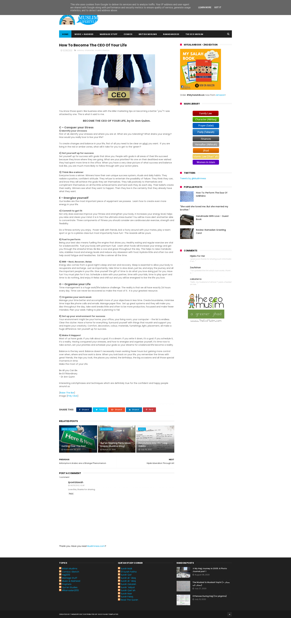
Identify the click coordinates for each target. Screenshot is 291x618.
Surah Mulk (126, 568)
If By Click (72, 395)
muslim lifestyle (102, 50)
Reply (71, 494)
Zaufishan (195, 267)
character (89, 50)
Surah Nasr (126, 593)
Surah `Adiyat (128, 587)
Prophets (66, 584)
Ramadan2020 (171, 34)
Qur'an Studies (69, 587)
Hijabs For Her (197, 256)
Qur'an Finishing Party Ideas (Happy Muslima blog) (115, 445)
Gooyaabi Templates (108, 614)
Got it (217, 7)
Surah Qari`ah (128, 590)
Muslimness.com (96, 546)
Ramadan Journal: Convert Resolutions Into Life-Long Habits (154, 443)
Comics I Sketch (70, 571)
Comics (128, 34)
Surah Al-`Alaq (128, 577)
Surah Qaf (126, 574)
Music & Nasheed (71, 580)
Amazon (220, 95)
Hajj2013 (66, 574)
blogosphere (106, 429)
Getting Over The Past (73, 446)
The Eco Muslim (194, 34)
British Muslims (148, 34)
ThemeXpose (76, 614)
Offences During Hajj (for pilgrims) (209, 596)
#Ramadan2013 (70, 590)
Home (65, 34)
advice (80, 50)
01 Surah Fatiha (129, 571)
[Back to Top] (229, 614)
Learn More (204, 7)
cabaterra (195, 279)
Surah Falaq (127, 596)
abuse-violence (69, 429)
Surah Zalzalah (128, 584)
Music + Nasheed (84, 34)
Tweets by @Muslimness (193, 178)
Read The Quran (129, 599)
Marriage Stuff (108, 34)
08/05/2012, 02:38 (77, 485)
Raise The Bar (67, 392)
